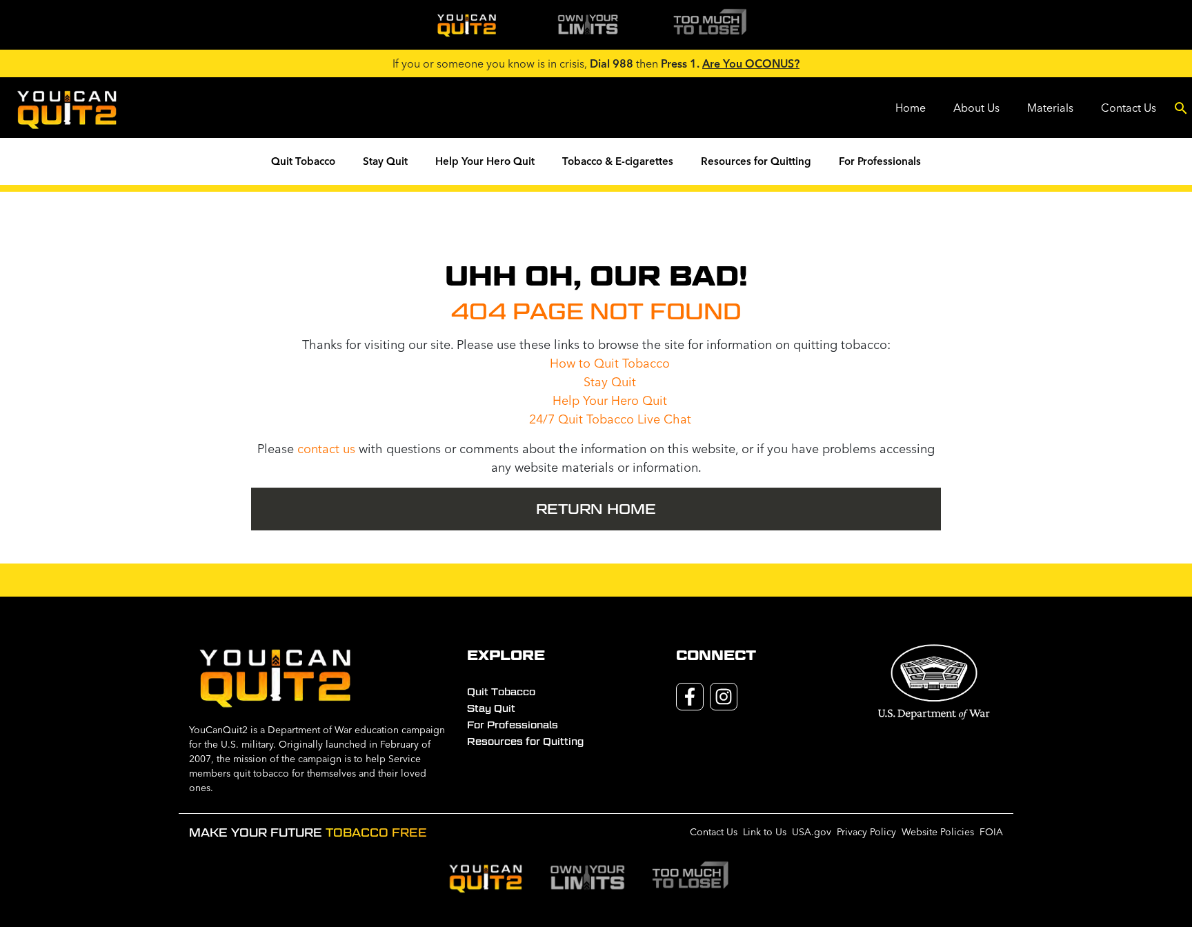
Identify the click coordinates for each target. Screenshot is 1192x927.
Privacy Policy (866, 832)
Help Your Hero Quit (485, 161)
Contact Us (1128, 107)
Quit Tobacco (303, 161)
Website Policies (938, 832)
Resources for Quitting (756, 161)
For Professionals (880, 161)
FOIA (991, 832)
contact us (326, 449)
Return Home (596, 509)
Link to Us (764, 832)
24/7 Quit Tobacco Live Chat (610, 419)
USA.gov (811, 832)
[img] (466, 24)
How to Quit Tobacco (610, 363)
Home (910, 107)
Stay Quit (385, 161)
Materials (1050, 107)
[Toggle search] (1181, 107)
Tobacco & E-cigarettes (617, 161)
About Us (976, 107)
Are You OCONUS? (750, 63)
